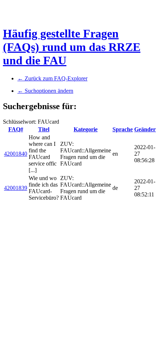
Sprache (122, 129)
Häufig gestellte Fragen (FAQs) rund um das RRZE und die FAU (71, 47)
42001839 (15, 188)
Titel (43, 129)
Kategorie (86, 129)
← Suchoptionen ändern (45, 91)
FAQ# (15, 129)
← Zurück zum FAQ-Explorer (52, 78)
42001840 (15, 154)
